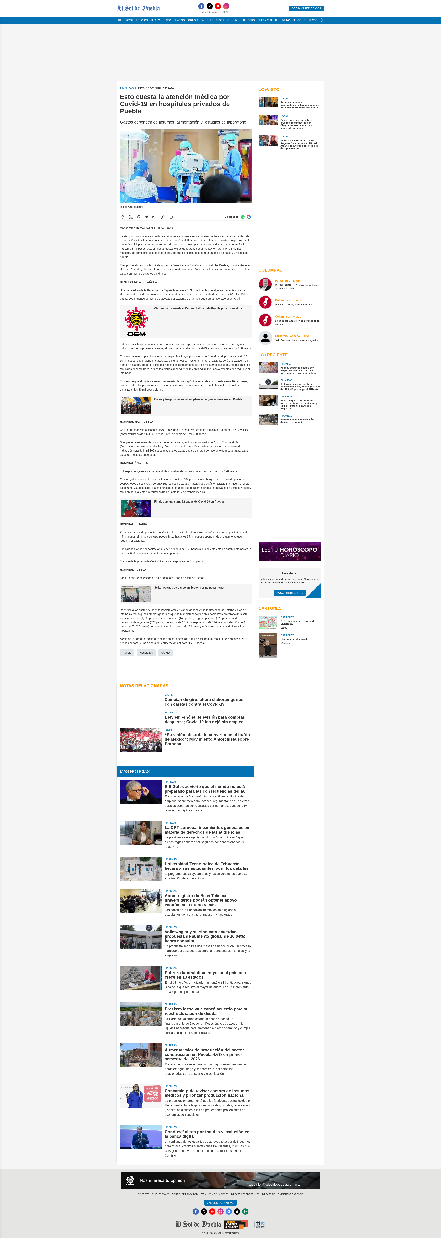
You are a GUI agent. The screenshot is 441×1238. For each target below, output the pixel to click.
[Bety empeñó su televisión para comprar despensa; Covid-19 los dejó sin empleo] (141, 717)
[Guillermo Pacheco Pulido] (265, 338)
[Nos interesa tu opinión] (220, 1180)
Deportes (299, 20)
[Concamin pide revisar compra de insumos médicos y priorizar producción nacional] (141, 1102)
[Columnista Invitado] (265, 320)
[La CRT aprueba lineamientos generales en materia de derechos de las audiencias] (141, 837)
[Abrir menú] (119, 20)
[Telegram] (146, 217)
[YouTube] (218, 6)
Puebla (127, 652)
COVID (165, 652)
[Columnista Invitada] (265, 302)
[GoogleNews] (229, 1211)
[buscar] (322, 20)
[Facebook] (201, 6)
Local (129, 20)
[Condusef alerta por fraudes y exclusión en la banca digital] (141, 1143)
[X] (210, 6)
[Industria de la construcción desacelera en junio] (268, 419)
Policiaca (142, 20)
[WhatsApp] (138, 217)
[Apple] (237, 1211)
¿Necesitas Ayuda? (220, 1202)
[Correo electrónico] (154, 217)
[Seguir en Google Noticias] (249, 217)
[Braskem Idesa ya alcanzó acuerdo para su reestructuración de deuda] (141, 1020)
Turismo (285, 20)
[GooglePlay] (245, 1211)
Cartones (207, 20)
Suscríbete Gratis (289, 592)
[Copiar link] (162, 217)
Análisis (193, 20)
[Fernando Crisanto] (265, 284)
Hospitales (146, 652)
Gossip (220, 20)
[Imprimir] (171, 217)
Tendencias (247, 20)
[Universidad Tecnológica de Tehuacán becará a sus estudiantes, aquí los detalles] (141, 871)
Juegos (312, 20)
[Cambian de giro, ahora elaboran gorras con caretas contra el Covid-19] (141, 700)
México (155, 20)
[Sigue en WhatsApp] (242, 217)
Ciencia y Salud (267, 20)
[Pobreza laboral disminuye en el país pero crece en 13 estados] (141, 982)
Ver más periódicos (306, 8)
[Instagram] (226, 6)
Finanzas (179, 20)
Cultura (232, 20)
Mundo (167, 20)
